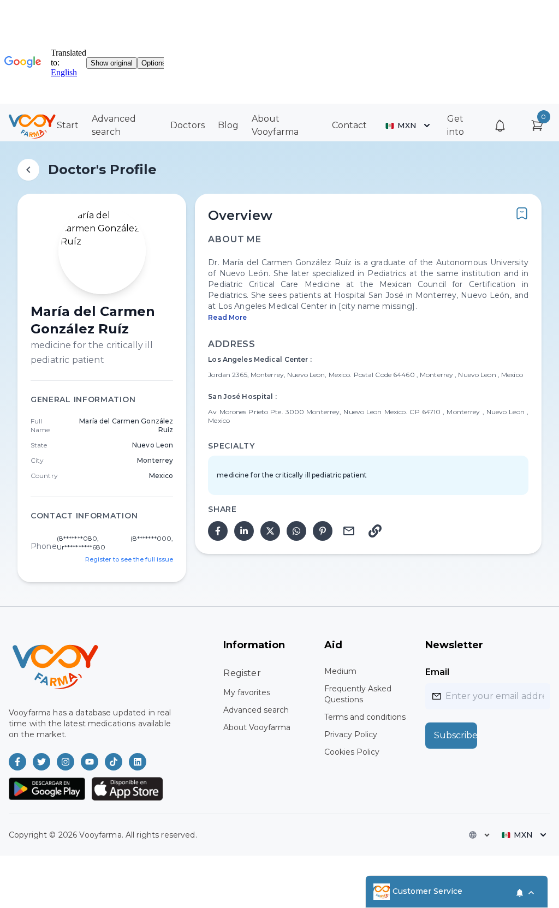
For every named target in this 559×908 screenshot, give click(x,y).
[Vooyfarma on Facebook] (17, 761)
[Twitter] (270, 531)
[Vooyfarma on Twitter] (41, 761)
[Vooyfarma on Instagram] (65, 761)
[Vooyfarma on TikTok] (113, 761)
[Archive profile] (521, 213)
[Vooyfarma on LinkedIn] (137, 761)
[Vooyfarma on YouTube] (89, 761)
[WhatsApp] (296, 531)
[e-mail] (349, 531)
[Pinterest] (322, 531)
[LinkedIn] (244, 531)
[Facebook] (218, 531)
